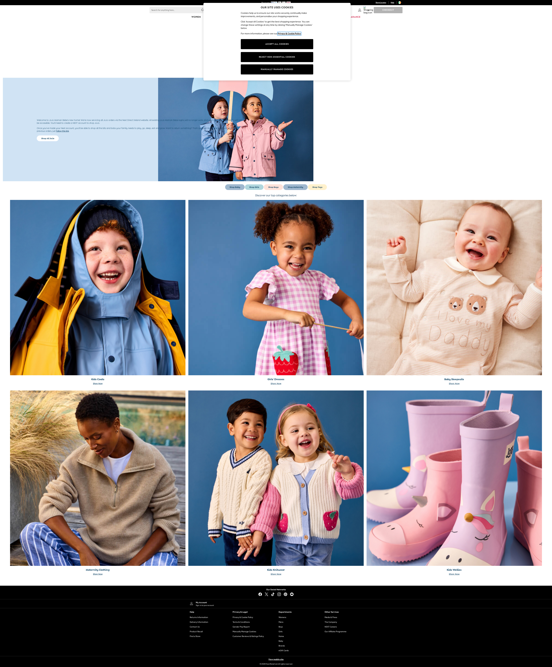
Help (392, 3)
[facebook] (260, 594)
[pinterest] (285, 594)
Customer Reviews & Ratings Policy (248, 636)
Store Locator (381, 3)
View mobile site (276, 659)
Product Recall (196, 631)
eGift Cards (284, 650)
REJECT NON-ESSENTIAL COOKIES (277, 57)
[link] (359, 10)
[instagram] (279, 594)
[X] (266, 594)
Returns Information (199, 617)
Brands (282, 646)
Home (281, 636)
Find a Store (195, 636)
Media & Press (331, 617)
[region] (277, 41)
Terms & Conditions (241, 622)
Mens (281, 622)
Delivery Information (199, 622)
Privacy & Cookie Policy (243, 617)
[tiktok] (273, 594)
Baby (281, 641)
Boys (281, 627)
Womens (282, 617)
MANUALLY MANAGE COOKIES (277, 69)
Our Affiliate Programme (335, 631)
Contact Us (195, 627)
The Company (331, 622)
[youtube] (292, 594)
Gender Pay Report (241, 627)
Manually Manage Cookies (244, 631)
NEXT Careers (331, 627)
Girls (280, 631)
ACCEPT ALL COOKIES (277, 44)
